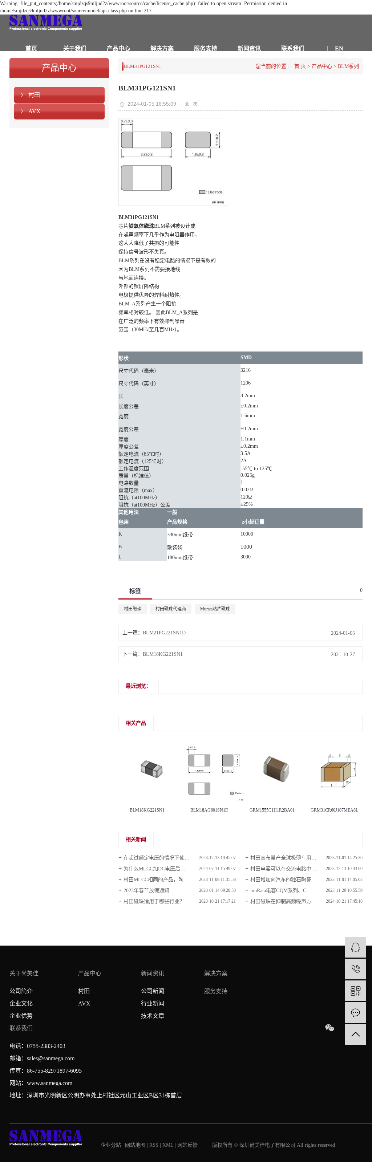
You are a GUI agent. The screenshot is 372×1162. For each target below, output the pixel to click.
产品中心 (118, 48)
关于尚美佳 (24, 973)
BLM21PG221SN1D (164, 632)
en (339, 48)
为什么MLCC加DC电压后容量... (159, 868)
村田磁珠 (132, 609)
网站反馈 (187, 1145)
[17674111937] (355, 969)
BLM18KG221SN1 (163, 654)
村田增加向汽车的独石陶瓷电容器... (290, 879)
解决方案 (162, 48)
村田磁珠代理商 (170, 609)
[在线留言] (355, 1012)
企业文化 (21, 1003)
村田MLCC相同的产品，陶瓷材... (161, 879)
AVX (34, 111)
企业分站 (111, 1145)
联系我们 (292, 48)
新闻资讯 (249, 48)
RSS (153, 1145)
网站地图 (136, 1145)
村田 (34, 95)
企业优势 (21, 1016)
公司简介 (21, 991)
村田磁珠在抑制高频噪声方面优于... (290, 901)
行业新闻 (152, 1003)
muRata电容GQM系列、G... (280, 890)
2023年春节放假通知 (146, 890)
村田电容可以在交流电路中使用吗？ (291, 868)
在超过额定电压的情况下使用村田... (164, 858)
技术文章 (152, 1016)
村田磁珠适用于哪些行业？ (154, 901)
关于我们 (74, 48)
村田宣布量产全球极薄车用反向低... (290, 858)
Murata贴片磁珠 (215, 609)
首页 (31, 48)
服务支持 (205, 48)
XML (167, 1145)
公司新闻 (152, 991)
